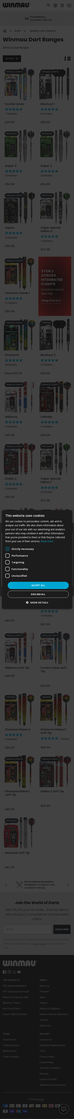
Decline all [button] (38, 594)
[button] (37, 602)
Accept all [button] (38, 585)
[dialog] (37, 559)
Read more (47, 541)
